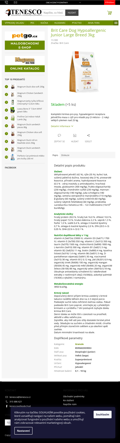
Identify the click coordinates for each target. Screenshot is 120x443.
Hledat (72, 12)
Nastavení (23, 431)
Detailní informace (60, 126)
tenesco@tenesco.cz (20, 397)
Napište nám (70, 404)
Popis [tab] (55, 155)
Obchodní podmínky (57, 2)
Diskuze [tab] (65, 155)
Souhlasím (102, 414)
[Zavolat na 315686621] (9, 2)
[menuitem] (14, 22)
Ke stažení (68, 400)
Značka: (60, 43)
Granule (79, 344)
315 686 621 (16, 401)
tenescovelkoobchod (20, 406)
